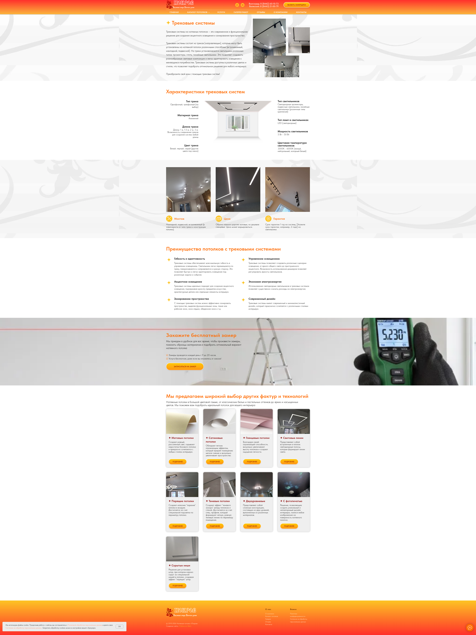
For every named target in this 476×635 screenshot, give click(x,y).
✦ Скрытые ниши (179, 565)
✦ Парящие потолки (181, 501)
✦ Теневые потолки (218, 501)
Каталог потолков (197, 12)
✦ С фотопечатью (291, 501)
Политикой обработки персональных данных (85, 625)
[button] (296, 5)
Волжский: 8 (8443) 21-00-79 (264, 6)
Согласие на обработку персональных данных (24, 628)
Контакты (301, 12)
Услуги (221, 12)
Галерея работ (241, 12)
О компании (280, 12)
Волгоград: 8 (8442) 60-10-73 (264, 3)
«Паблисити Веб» (184, 626)
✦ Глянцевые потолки (256, 437)
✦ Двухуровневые (254, 501)
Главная (174, 12)
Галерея (268, 619)
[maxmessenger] (237, 5)
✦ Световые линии (291, 437)
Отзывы (261, 12)
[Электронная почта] (242, 5)
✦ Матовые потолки (181, 437)
